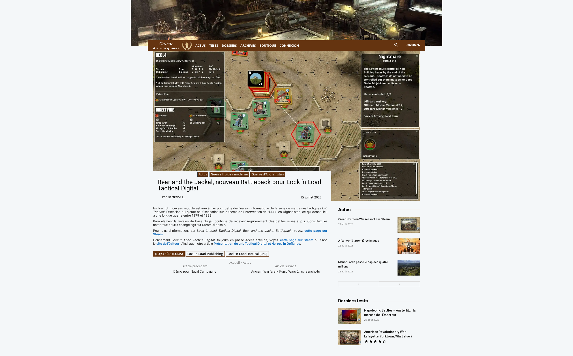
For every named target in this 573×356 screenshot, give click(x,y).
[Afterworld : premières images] (409, 246)
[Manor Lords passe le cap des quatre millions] (409, 268)
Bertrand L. (176, 197)
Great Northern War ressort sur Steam (364, 219)
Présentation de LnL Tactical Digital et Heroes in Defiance (257, 243)
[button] (396, 45)
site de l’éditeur (168, 243)
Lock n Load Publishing (205, 254)
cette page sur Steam (297, 240)
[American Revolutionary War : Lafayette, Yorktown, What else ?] (349, 337)
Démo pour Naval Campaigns (194, 272)
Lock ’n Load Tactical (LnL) (247, 254)
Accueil (234, 262)
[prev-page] (358, 284)
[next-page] (399, 284)
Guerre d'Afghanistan (268, 174)
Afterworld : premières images (358, 240)
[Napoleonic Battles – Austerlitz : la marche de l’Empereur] (349, 316)
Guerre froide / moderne (229, 174)
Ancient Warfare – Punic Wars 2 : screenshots (285, 272)
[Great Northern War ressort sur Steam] (409, 225)
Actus (203, 174)
